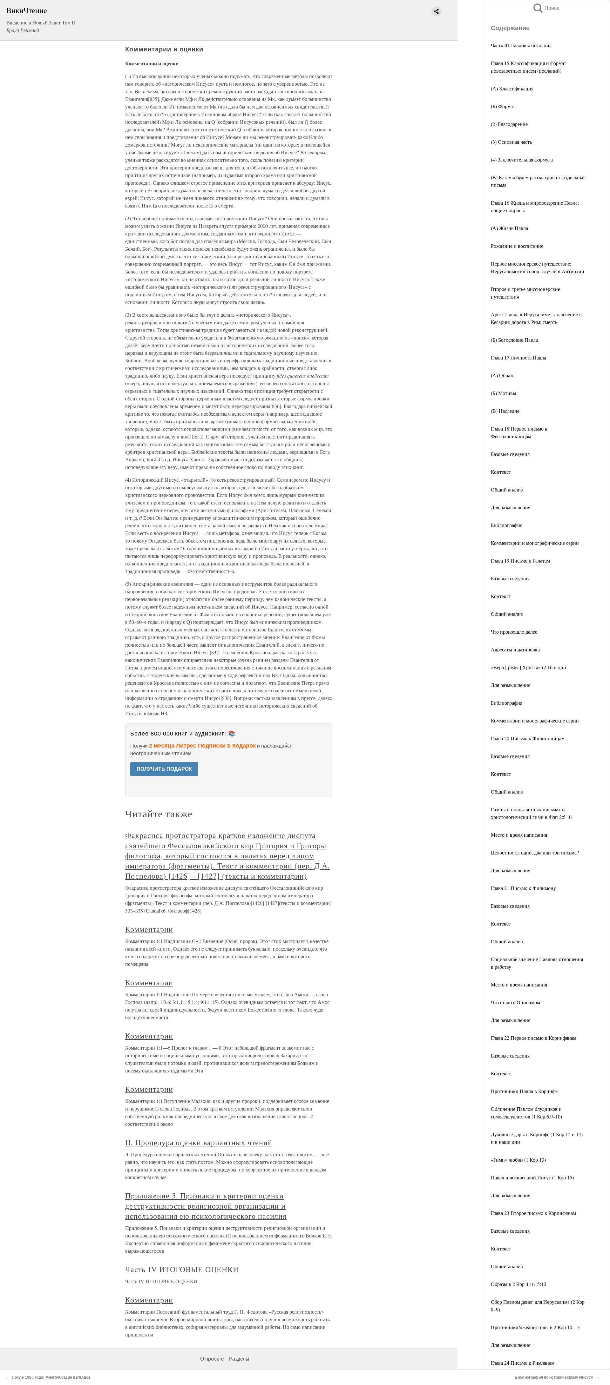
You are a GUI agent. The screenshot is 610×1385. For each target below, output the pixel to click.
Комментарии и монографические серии (535, 542)
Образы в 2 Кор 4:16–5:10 (518, 1284)
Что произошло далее (514, 631)
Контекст (501, 471)
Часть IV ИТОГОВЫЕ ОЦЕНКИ (182, 1269)
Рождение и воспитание (517, 245)
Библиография (506, 525)
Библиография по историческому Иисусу (554, 1377)
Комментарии (149, 929)
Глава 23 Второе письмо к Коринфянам (533, 1213)
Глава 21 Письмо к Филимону (523, 888)
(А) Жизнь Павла (509, 228)
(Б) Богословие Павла (514, 339)
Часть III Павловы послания (521, 45)
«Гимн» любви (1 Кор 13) (518, 1159)
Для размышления (510, 507)
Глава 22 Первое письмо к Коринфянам (533, 1037)
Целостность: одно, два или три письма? (535, 852)
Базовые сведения (510, 454)
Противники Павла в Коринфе (524, 1091)
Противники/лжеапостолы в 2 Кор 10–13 (535, 1327)
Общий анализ (507, 489)
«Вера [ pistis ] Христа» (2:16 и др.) (528, 667)
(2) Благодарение (509, 124)
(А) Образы (503, 375)
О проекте (212, 1359)
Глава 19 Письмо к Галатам (520, 560)
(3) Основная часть (511, 141)
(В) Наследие (505, 410)
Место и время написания (519, 834)
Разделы (239, 1359)
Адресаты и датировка (515, 649)
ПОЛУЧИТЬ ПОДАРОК (164, 769)
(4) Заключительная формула (522, 159)
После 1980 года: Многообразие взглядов (51, 1377)
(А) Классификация (512, 88)
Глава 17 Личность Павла (518, 357)
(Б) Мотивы (503, 393)
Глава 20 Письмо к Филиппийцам (528, 738)
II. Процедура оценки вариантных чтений (198, 1142)
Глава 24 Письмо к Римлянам (522, 1362)
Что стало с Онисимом (515, 1002)
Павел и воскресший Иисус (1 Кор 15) (532, 1177)
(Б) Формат (503, 106)
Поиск (545, 8)
